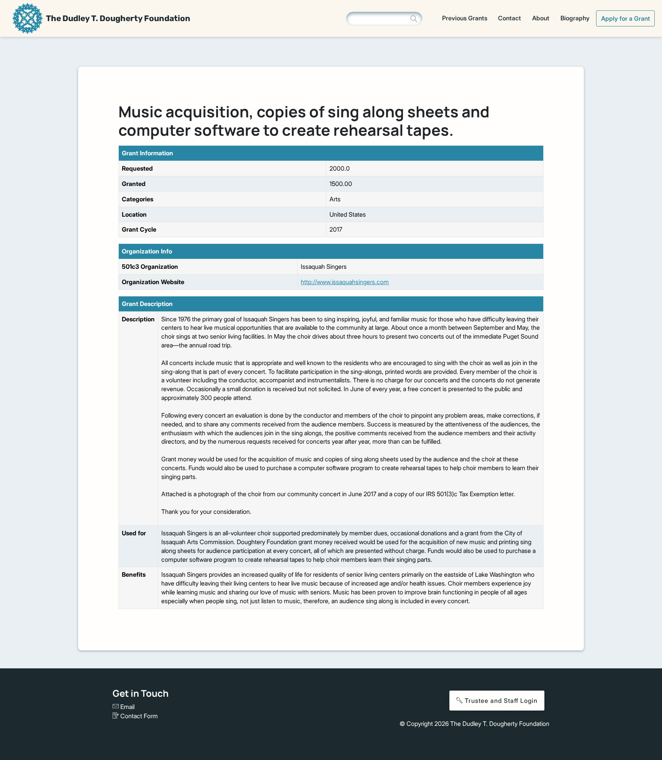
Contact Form (138, 716)
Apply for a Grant (625, 18)
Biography (575, 18)
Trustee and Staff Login (500, 700)
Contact (509, 18)
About (540, 18)
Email (126, 707)
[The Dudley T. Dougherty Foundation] (27, 18)
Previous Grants (464, 18)
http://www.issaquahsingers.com (345, 282)
